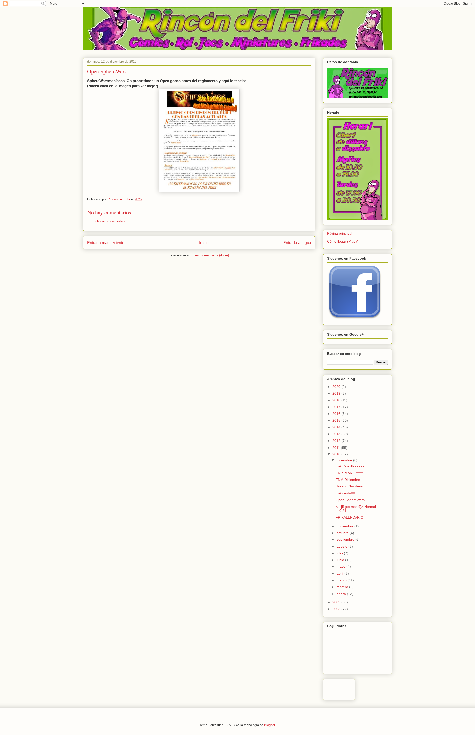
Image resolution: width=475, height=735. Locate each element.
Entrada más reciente (105, 243)
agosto (342, 546)
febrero (343, 587)
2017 (336, 407)
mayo (341, 566)
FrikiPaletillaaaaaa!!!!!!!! (354, 466)
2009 (336, 602)
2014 (336, 427)
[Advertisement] (385, 688)
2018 (336, 400)
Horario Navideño (349, 486)
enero (342, 594)
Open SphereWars (350, 500)
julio (340, 553)
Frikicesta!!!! (345, 493)
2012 (336, 441)
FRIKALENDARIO (349, 517)
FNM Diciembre (348, 479)
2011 (336, 448)
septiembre (346, 539)
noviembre (345, 526)
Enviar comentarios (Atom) (209, 255)
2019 (336, 393)
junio (341, 560)
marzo (342, 580)
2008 (336, 609)
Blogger (269, 725)
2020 (336, 387)
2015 (336, 420)
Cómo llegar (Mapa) (342, 241)
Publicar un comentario (109, 221)
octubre (343, 533)
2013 (336, 434)
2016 (336, 414)
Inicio (204, 243)
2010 (336, 454)
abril (340, 573)
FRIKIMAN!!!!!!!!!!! (349, 473)
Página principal (339, 233)
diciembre (345, 460)
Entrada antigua (297, 243)
